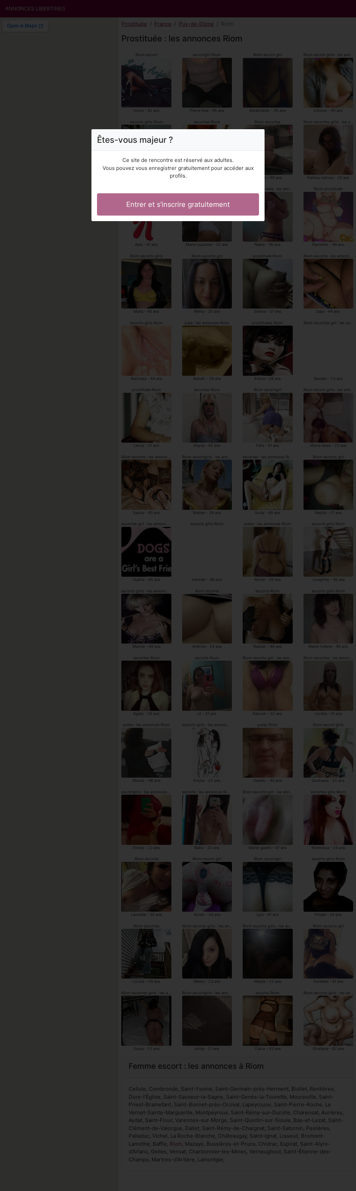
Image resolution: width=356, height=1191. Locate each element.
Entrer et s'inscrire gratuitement (178, 204)
